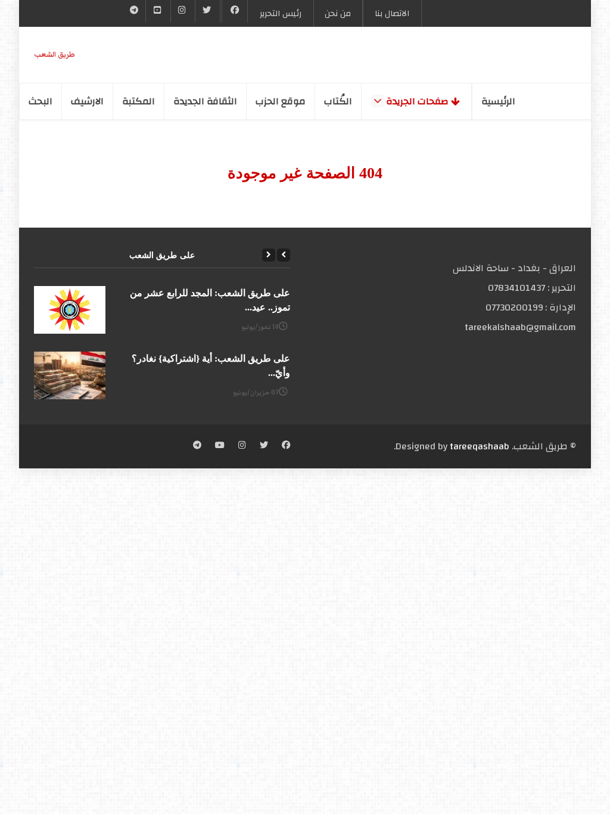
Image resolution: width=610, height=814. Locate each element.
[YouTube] (158, 11)
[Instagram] (242, 446)
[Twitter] (207, 11)
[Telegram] (134, 11)
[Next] (268, 255)
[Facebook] (235, 11)
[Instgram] (183, 11)
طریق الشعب (54, 54)
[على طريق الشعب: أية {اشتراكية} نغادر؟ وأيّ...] (69, 375)
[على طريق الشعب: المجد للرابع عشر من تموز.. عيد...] (69, 310)
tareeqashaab (479, 446)
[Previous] (283, 255)
